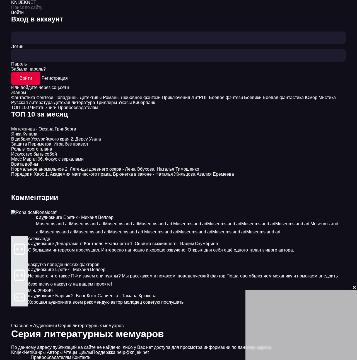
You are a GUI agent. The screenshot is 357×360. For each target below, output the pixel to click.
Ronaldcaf (46, 212)
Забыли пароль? (28, 69)
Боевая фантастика (283, 97)
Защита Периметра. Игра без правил (49, 144)
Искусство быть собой (34, 154)
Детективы (91, 97)
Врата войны (24, 164)
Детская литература (74, 102)
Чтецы (70, 352)
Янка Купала (24, 134)
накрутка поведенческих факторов (64, 264)
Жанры (18, 92)
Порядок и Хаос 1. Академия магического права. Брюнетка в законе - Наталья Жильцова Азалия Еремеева (122, 174)
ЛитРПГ (199, 97)
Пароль (19, 64)
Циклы (85, 352)
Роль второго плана (31, 149)
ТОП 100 (20, 107)
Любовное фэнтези (141, 97)
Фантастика (23, 97)
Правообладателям (78, 107)
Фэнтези (44, 97)
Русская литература (32, 102)
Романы (111, 97)
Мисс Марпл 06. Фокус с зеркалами (47, 159)
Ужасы (125, 102)
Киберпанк (144, 102)
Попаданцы (66, 97)
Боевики (253, 97)
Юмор (311, 97)
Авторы (55, 352)
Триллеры (106, 102)
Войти (26, 78)
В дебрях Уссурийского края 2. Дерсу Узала (56, 139)
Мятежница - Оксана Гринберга (43, 129)
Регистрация (55, 78)
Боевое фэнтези (226, 97)
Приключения (176, 97)
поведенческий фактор (201, 276)
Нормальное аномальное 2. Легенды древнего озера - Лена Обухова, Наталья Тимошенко (105, 169)
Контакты (81, 357)
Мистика (327, 97)
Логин (17, 46)
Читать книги (43, 107)
